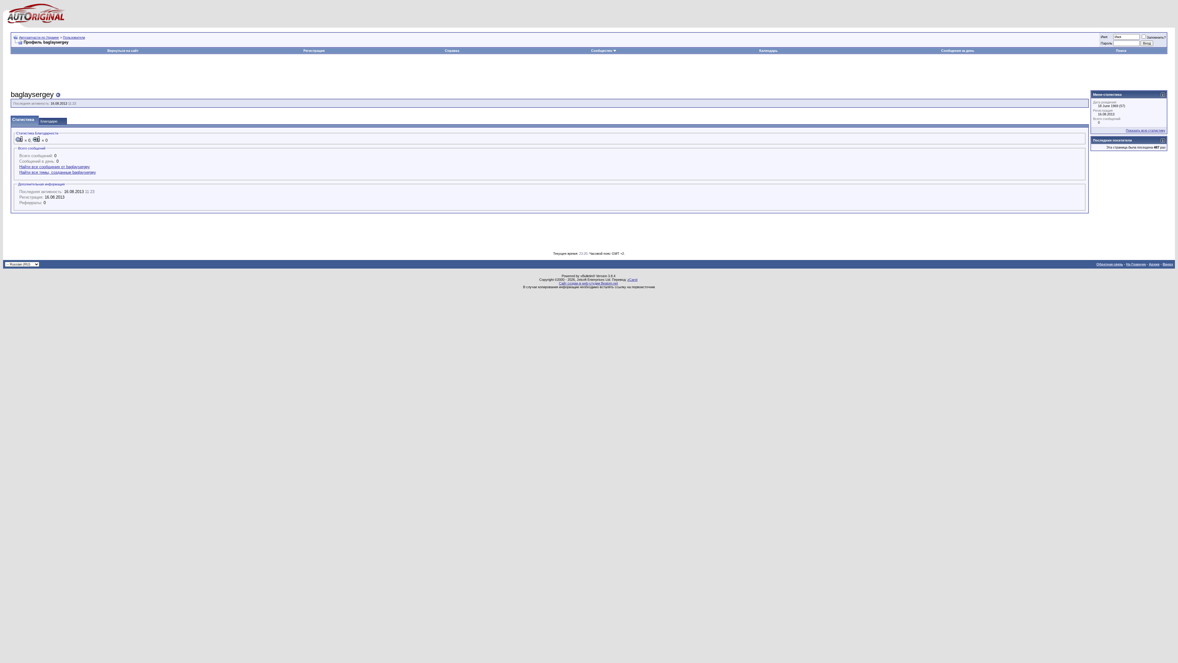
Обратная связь (1109, 264)
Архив (1154, 264)
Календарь (768, 50)
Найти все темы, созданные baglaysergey (57, 172)
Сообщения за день (957, 50)
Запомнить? (1156, 37)
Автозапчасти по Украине (39, 37)
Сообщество (601, 50)
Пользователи (74, 37)
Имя (1104, 37)
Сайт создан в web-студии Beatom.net (588, 283)
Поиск (1121, 50)
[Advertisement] (589, 72)
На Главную (1136, 264)
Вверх (1168, 264)
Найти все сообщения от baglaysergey (54, 167)
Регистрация (314, 50)
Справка (452, 50)
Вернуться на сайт (122, 50)
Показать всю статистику (1145, 130)
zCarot (632, 279)
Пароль (1106, 43)
